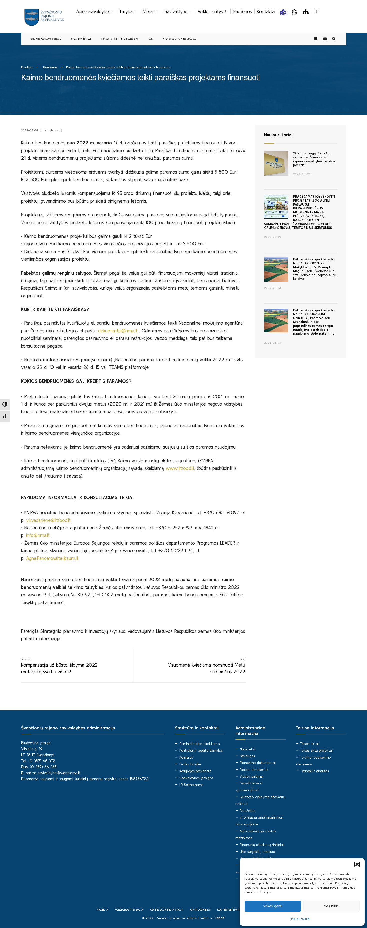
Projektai (102, 909)
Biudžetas (247, 811)
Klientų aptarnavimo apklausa (180, 38)
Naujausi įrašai (278, 134)
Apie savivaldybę (92, 11)
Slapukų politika (300, 918)
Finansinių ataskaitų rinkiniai (262, 845)
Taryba (126, 11)
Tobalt (220, 918)
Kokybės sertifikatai (230, 909)
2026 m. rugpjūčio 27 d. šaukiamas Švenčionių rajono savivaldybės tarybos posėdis (314, 159)
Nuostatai (247, 749)
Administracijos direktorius (199, 744)
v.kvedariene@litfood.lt (48, 520)
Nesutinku (332, 906)
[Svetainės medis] (306, 11)
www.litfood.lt (180, 468)
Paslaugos (247, 756)
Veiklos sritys (210, 11)
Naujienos (242, 11)
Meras (149, 11)
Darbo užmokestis (254, 770)
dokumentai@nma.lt (117, 330)
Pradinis (27, 67)
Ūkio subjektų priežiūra (257, 852)
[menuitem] (96, 11)
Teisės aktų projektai (316, 750)
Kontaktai (266, 11)
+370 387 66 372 (81, 38)
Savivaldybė (176, 11)
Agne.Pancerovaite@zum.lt (52, 558)
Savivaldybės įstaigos (196, 778)
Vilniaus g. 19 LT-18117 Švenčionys (120, 38)
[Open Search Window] (333, 39)
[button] (357, 864)
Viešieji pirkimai (251, 776)
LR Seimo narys (191, 785)
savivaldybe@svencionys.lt (46, 38)
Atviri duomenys (200, 909)
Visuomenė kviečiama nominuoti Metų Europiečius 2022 (206, 666)
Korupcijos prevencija (195, 771)
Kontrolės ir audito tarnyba (200, 750)
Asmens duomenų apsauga (166, 909)
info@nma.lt (38, 535)
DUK (151, 38)
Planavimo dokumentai (258, 763)
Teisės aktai (309, 744)
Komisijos (186, 757)
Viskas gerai (272, 906)
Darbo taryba (190, 764)
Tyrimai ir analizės (314, 771)
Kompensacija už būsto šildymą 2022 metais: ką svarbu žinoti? (59, 666)
